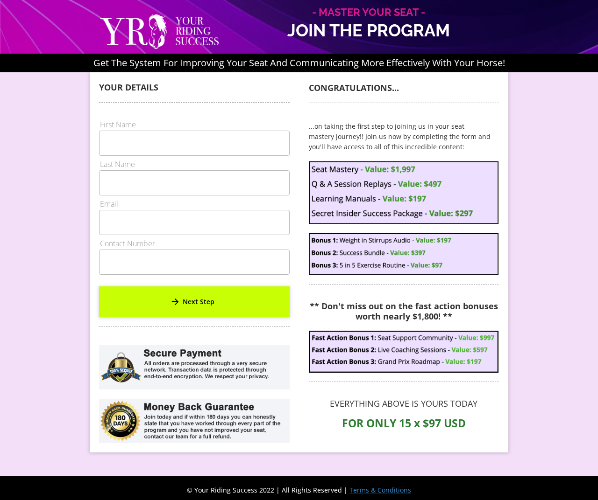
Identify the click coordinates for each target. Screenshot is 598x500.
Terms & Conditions (380, 490)
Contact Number (127, 244)
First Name (118, 125)
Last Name (117, 164)
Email (109, 204)
